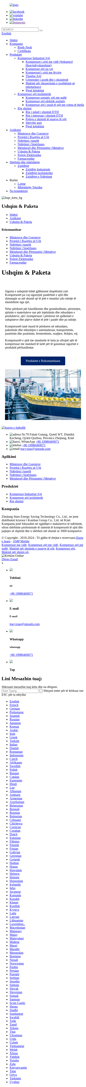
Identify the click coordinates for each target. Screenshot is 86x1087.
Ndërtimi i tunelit (28, 140)
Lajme (22, 183)
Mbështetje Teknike (30, 187)
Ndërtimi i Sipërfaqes (31, 144)
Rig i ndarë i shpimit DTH (42, 112)
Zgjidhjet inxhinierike (39, 173)
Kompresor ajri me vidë (43, 545)
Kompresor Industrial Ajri (34, 58)
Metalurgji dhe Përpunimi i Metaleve (41, 148)
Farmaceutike (26, 158)
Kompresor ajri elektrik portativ (45, 101)
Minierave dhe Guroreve (33, 133)
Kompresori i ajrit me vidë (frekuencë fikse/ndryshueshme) (49, 63)
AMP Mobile (21, 541)
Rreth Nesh (25, 47)
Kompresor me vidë (14, 545)
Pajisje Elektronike (29, 155)
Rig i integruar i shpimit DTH (44, 115)
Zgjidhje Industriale (38, 169)
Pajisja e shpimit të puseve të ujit (46, 119)
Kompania (16, 43)
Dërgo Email (10, 559)
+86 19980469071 (47, 441)
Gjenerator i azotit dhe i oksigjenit (47, 79)
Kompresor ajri (65, 548)
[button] (43, 361)
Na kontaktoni (19, 191)
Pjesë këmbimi (35, 90)
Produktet (16, 54)
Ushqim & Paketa (29, 151)
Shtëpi (14, 40)
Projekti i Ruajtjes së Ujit (33, 137)
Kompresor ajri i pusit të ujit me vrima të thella (55, 104)
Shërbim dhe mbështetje (25, 162)
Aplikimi (15, 130)
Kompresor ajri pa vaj (39, 69)
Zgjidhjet (23, 166)
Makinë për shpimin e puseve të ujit (31, 548)
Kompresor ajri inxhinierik (34, 94)
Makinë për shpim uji (15, 552)
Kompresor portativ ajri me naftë (46, 97)
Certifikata (24, 51)
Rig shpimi (24, 108)
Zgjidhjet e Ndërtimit (39, 176)
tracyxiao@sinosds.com (35, 448)
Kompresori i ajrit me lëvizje (43, 72)
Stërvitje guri (34, 122)
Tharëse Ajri (33, 76)
